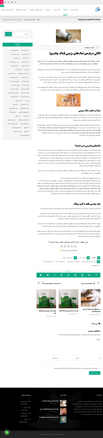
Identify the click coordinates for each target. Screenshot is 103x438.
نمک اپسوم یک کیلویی (24, 112)
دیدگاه (98, 340)
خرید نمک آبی (26, 58)
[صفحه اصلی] (38, 19)
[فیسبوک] (15, 2)
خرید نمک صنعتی (25, 66)
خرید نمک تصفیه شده (14, 62)
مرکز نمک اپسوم (14, 96)
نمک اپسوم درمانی (13, 108)
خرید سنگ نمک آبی (15, 54)
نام (99, 358)
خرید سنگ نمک (25, 54)
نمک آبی (27, 100)
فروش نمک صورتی (25, 89)
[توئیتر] (12, 2)
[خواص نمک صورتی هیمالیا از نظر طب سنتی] (63, 411)
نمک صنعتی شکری (12, 120)
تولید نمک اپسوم (25, 50)
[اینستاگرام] (8, 2)
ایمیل (77, 358)
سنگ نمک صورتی (11, 73)
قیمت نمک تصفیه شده (13, 93)
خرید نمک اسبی (16, 58)
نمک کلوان (26, 131)
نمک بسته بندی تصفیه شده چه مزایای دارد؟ (48, 417)
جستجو (8, 34)
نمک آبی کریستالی (25, 104)
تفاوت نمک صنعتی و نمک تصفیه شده (50, 401)
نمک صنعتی (17, 116)
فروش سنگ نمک (25, 81)
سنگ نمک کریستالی (14, 77)
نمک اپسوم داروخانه (24, 108)
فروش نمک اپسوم (15, 85)
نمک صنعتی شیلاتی (24, 123)
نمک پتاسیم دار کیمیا (48, 261)
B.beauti (94, 257)
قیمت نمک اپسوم (25, 93)
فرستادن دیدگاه (95, 373)
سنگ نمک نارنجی (25, 77)
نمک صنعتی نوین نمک (13, 123)
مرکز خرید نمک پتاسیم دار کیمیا (88, 261)
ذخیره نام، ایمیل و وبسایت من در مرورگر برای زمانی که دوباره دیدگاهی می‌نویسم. (76, 368)
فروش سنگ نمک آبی (14, 81)
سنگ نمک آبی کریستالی (23, 73)
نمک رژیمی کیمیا (95, 265)
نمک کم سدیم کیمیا (94, 314)
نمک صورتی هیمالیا (17, 127)
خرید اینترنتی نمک (15, 50)
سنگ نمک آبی (18, 69)
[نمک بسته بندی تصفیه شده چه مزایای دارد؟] (63, 419)
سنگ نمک (26, 69)
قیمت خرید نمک (14, 89)
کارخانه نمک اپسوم (25, 135)
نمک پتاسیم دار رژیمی (67, 257)
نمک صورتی (26, 127)
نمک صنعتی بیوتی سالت (23, 120)
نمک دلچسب (26, 116)
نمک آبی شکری (19, 100)
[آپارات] (1, 2)
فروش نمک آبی (25, 85)
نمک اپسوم (15, 104)
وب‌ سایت (55, 358)
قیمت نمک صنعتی (25, 96)
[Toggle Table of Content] (97, 47)
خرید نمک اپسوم (25, 62)
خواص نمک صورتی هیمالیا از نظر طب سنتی (49, 409)
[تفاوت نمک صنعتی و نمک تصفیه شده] (63, 403)
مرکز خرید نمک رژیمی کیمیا (73, 261)
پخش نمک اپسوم (18, 131)
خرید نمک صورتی (15, 66)
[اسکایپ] (5, 2)
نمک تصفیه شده (12, 112)
